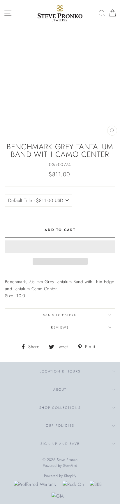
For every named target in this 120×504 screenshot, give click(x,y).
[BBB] (96, 484)
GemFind (70, 465)
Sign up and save (60, 443)
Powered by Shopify (60, 476)
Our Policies (60, 425)
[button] (60, 246)
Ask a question (60, 314)
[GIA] (58, 496)
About (59, 389)
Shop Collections (60, 407)
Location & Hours (60, 371)
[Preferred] (35, 484)
